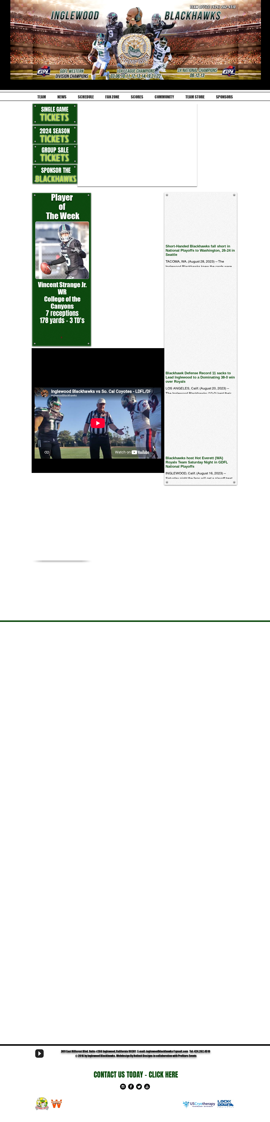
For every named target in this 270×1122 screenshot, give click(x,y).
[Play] (39, 1053)
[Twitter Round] (139, 1087)
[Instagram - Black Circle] (123, 1087)
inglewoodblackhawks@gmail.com (167, 1051)
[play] (187, 182)
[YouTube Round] (147, 1087)
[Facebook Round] (131, 1087)
